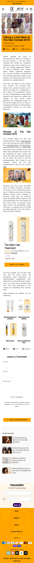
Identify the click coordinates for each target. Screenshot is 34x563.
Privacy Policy (14, 404)
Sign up (17, 505)
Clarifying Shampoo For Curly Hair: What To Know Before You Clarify (21, 470)
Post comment (17, 397)
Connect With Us (16, 531)
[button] (7, 251)
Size (8, 256)
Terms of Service (25, 404)
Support (16, 518)
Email (5, 371)
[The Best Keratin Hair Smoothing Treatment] (17, 127)
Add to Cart (17, 264)
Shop (16, 511)
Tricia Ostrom (26, 145)
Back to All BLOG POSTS (18, 419)
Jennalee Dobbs (12, 145)
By (8, 43)
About (17, 525)
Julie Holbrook (26, 141)
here (4, 166)
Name (5, 361)
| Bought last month (20, 251)
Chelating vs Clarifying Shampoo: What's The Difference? (19, 460)
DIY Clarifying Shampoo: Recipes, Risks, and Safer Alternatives (20, 440)
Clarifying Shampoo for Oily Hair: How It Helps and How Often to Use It (20, 450)
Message (7, 381)
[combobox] (5, 499)
